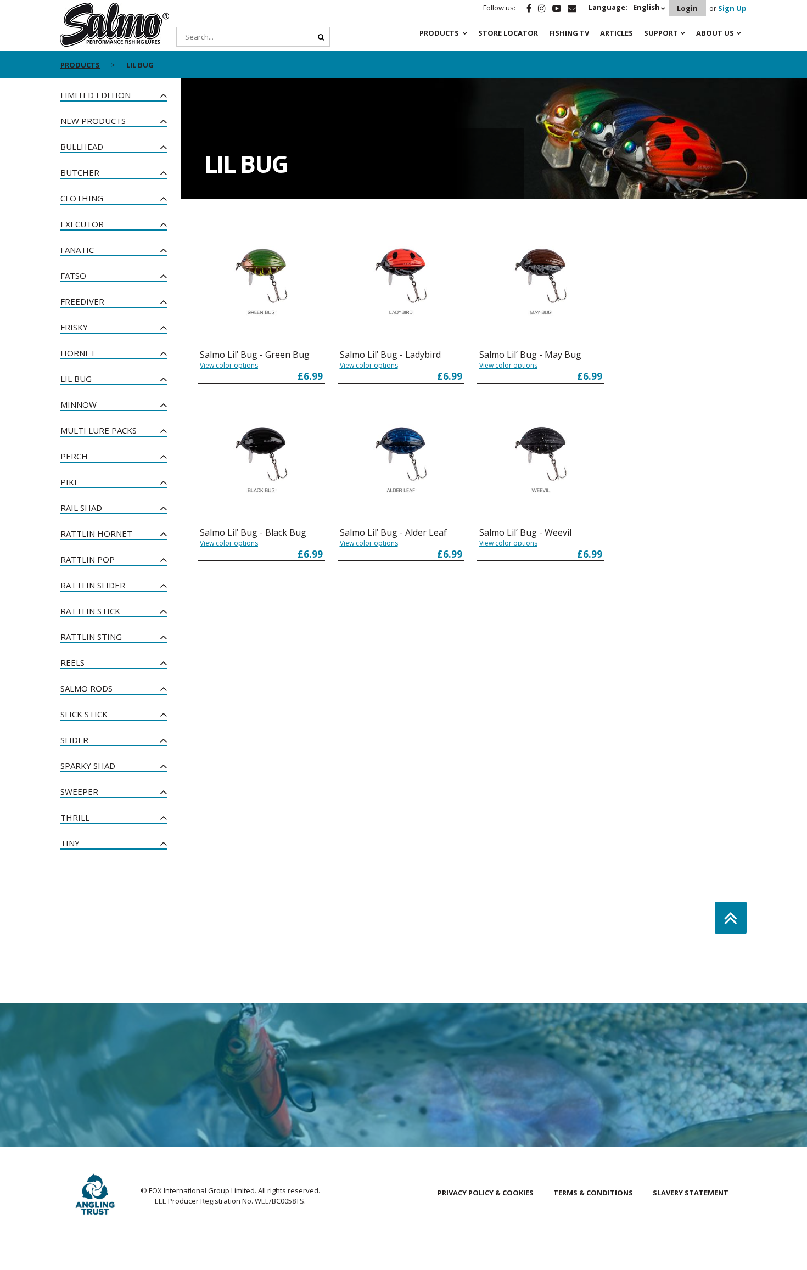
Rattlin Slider (92, 585)
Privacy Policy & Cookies (486, 1193)
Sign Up (732, 8)
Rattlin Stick (90, 610)
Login (687, 8)
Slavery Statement (690, 1193)
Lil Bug (76, 378)
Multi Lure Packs (98, 430)
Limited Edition (95, 94)
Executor (82, 223)
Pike (69, 481)
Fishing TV (569, 33)
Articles (616, 33)
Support (661, 33)
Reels (72, 662)
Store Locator (508, 33)
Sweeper (79, 791)
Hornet (78, 352)
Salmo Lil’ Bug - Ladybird (390, 355)
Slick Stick (84, 714)
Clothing (81, 198)
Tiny (70, 843)
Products (439, 33)
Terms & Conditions (593, 1193)
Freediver (82, 301)
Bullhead (81, 146)
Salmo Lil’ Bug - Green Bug (255, 355)
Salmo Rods (86, 688)
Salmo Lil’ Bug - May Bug (530, 355)
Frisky (74, 327)
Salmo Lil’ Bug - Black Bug (253, 532)
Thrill (74, 817)
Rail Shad (81, 507)
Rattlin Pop (87, 559)
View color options (229, 365)
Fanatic (77, 249)
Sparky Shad (87, 765)
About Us (715, 33)
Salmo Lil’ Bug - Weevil (525, 532)
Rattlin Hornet (96, 533)
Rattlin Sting (91, 636)
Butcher (79, 172)
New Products (93, 120)
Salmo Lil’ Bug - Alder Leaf (393, 532)
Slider (74, 739)
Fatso (73, 275)
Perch (74, 456)
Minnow (78, 404)
